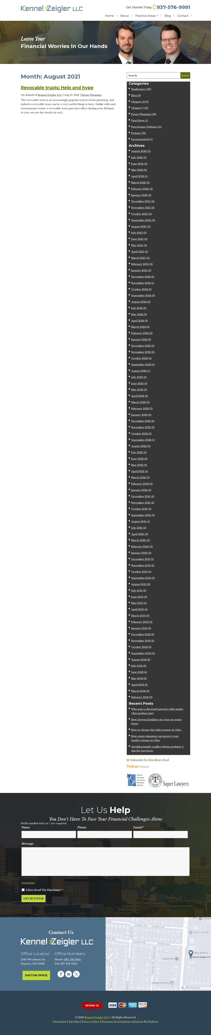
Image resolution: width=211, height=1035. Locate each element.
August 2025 (139, 226)
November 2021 (140, 502)
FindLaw (153, 1021)
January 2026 (139, 195)
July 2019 (136, 590)
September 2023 (141, 364)
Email (138, 827)
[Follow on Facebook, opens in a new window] (61, 974)
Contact (183, 15)
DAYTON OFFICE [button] (36, 975)
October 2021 (139, 508)
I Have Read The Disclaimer (44, 890)
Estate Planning (91, 95)
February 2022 (140, 483)
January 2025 (139, 270)
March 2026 (138, 182)
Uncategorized (140, 139)
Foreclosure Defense (144, 126)
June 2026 (137, 163)
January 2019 (139, 628)
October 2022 (139, 433)
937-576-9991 (173, 7)
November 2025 (141, 207)
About (124, 15)
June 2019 (137, 596)
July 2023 (137, 377)
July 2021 (136, 527)
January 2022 (139, 490)
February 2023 (140, 408)
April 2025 (137, 251)
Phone (81, 827)
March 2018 (138, 691)
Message (28, 843)
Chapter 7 (137, 107)
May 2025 (137, 245)
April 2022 (137, 471)
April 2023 (137, 396)
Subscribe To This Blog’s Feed (149, 759)
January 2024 (139, 339)
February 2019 (140, 622)
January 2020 (139, 552)
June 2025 (137, 239)
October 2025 (139, 214)
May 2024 (137, 314)
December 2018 (140, 634)
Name (26, 827)
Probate (136, 133)
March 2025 (138, 258)
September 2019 (141, 578)
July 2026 (137, 157)
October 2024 (139, 289)
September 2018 (141, 653)
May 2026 (137, 170)
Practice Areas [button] (145, 15)
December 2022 (141, 421)
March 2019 (138, 615)
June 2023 (137, 383)
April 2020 (137, 534)
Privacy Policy (90, 1021)
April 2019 (137, 609)
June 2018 (137, 672)
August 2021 (138, 521)
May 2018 (137, 678)
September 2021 (141, 515)
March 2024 (138, 326)
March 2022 (138, 477)
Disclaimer (28, 882)
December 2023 (141, 345)
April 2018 (137, 684)
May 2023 (137, 389)
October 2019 (139, 571)
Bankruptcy (138, 89)
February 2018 (140, 697)
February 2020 (140, 546)
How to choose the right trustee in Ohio (156, 729)
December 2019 (140, 559)
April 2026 (137, 176)
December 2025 (141, 201)
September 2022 (141, 440)
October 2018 (139, 647)
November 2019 (140, 565)
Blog (167, 15)
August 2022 (139, 446)
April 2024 (137, 320)
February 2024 (140, 333)
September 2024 (141, 295)
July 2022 (137, 452)
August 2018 (138, 659)
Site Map (74, 1021)
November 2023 (141, 352)
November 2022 (141, 427)
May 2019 (137, 603)
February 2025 (140, 264)
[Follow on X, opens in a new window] (76, 974)
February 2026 (140, 188)
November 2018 (140, 640)
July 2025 (137, 232)
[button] (208, 1014)
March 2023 (138, 402)
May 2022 (137, 465)
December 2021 (140, 496)
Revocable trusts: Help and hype (57, 87)
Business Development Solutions (122, 1021)
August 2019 (138, 584)
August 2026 (139, 151)
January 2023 (139, 414)
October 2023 (139, 358)
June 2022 (137, 458)
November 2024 (141, 283)
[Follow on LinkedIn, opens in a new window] (68, 974)
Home (109, 15)
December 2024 (140, 276)
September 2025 (141, 220)
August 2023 (139, 370)
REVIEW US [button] (92, 1005)
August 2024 (139, 301)
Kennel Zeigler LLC (50, 95)
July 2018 (136, 665)
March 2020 (138, 540)
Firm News (137, 120)
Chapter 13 (138, 101)
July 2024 (137, 308)
